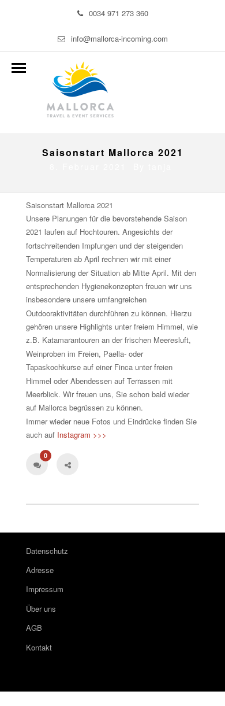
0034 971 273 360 (118, 13)
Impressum (44, 588)
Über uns (41, 608)
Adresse (40, 569)
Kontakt (39, 647)
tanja (160, 166)
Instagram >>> (82, 434)
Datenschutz (47, 550)
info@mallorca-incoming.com (119, 38)
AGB (34, 627)
